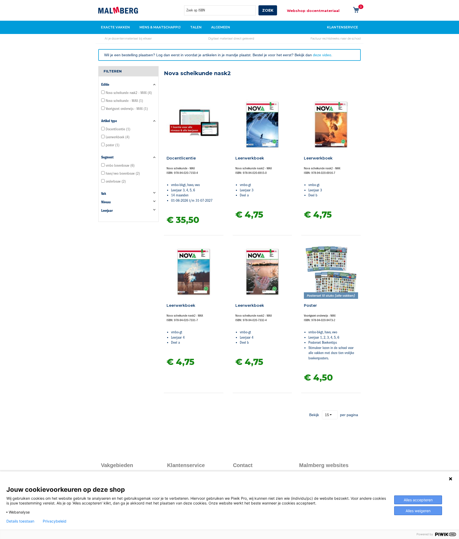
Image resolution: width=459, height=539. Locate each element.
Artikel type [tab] (109, 121)
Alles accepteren (418, 500)
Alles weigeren (418, 510)
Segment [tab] (107, 157)
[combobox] (220, 10)
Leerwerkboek (249, 158)
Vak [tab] (103, 193)
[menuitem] (117, 27)
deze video (322, 55)
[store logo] (118, 10)
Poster (310, 305)
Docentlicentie (181, 158)
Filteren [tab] (113, 71)
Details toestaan (20, 521)
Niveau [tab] (106, 202)
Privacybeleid (54, 521)
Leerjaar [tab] (107, 210)
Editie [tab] (105, 84)
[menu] (229, 27)
